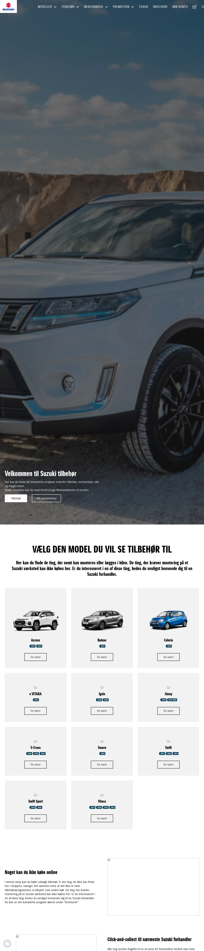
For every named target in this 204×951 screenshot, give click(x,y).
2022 (43, 753)
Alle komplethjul (46, 498)
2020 (33, 646)
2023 (39, 646)
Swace (102, 747)
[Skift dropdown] (55, 6)
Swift (168, 747)
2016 (99, 700)
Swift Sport (35, 801)
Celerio (168, 640)
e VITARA (35, 694)
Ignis (102, 694)
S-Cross (36, 747)
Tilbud (143, 7)
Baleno (102, 640)
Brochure (160, 7)
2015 (103, 646)
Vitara (102, 801)
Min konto (180, 7)
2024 (176, 753)
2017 (162, 753)
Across (35, 640)
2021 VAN (172, 700)
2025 (36, 700)
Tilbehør (16, 498)
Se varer (35, 657)
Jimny (168, 694)
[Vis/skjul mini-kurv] (195, 7)
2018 (164, 700)
